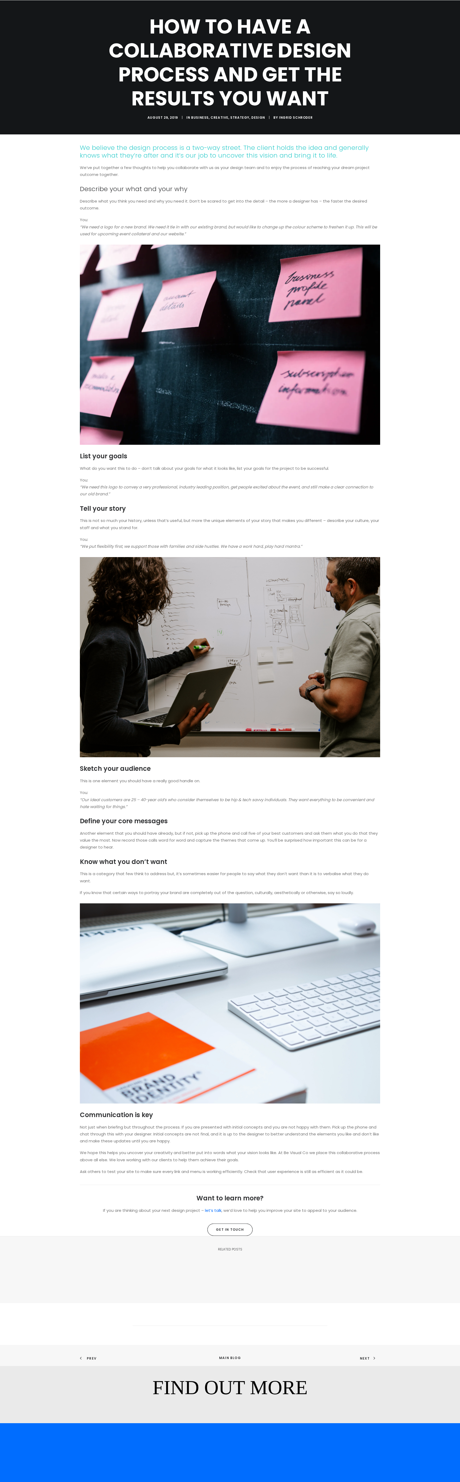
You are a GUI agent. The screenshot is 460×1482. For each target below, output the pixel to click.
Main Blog (230, 1358)
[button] (432, 16)
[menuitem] (276, 16)
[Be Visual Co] (48, 16)
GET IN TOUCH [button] (230, 1229)
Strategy (239, 117)
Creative (219, 117)
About (322, 16)
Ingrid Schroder (296, 117)
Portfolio (298, 16)
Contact (345, 16)
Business (200, 117)
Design (258, 117)
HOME (275, 16)
